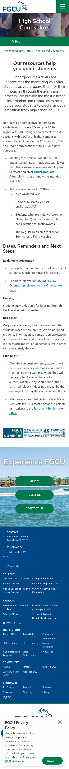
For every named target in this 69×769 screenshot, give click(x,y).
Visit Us (35, 495)
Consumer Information (48, 636)
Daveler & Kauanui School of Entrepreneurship (45, 608)
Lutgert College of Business (46, 584)
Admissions (28, 687)
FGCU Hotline (10, 643)
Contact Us (34, 508)
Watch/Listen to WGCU (11, 674)
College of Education (42, 579)
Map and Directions (47, 645)
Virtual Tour (48, 652)
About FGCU (9, 634)
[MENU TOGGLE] (62, 6)
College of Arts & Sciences (16, 579)
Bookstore (47, 687)
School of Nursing (12, 614)
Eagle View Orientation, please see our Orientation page (35, 286)
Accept (52, 761)
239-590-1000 (15, 547)
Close (60, 722)
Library (45, 692)
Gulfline (37, 373)
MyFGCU (7, 697)
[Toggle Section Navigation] (34, 41)
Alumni (6, 667)
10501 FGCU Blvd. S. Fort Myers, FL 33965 (18, 539)
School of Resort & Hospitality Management (44, 616)
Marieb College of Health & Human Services (16, 591)
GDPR (8, 761)
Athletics (27, 667)
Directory (27, 692)
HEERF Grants (30, 643)
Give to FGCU (49, 667)
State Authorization (29, 654)
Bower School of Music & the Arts (16, 608)
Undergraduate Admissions (22, 50)
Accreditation (29, 634)
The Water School (12, 623)
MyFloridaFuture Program (11, 654)
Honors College (11, 584)
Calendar (7, 692)
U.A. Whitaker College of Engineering (45, 591)
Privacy (27, 757)
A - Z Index (8, 687)
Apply (34, 481)
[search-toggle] (50, 6)
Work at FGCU (30, 672)
